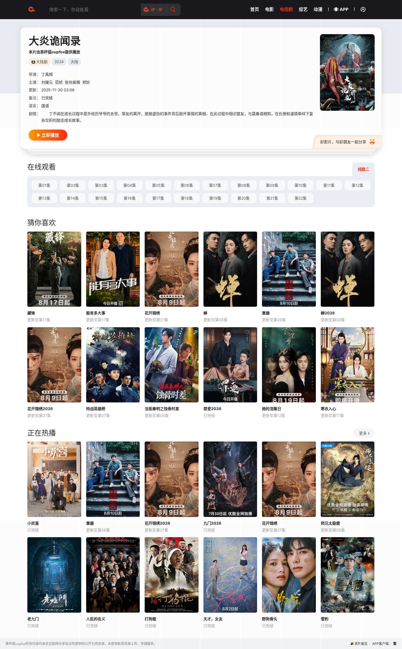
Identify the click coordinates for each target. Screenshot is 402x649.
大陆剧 (42, 61)
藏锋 (31, 313)
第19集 (215, 198)
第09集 (272, 185)
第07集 (215, 185)
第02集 (73, 185)
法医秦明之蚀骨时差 (162, 408)
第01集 (44, 185)
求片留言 (361, 644)
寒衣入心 (328, 408)
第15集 (101, 198)
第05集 (158, 185)
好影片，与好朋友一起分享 (343, 141)
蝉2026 (328, 313)
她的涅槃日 (271, 408)
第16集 (130, 198)
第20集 (243, 198)
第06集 (186, 185)
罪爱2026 (212, 408)
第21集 (272, 198)
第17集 (158, 198)
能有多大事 (95, 313)
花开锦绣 (152, 313)
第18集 (187, 198)
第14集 (73, 198)
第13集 (44, 198)
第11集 (329, 185)
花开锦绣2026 (40, 408)
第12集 (357, 185)
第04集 (129, 185)
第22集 (301, 198)
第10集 (301, 185)
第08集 (243, 185)
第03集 (101, 185)
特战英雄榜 (95, 408)
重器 (266, 313)
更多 (363, 433)
